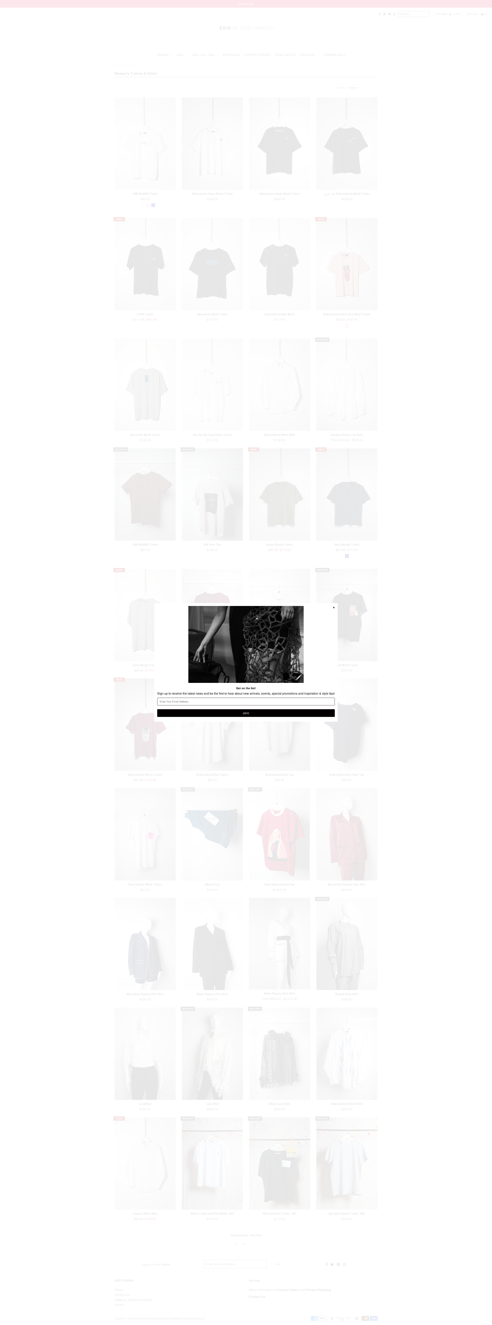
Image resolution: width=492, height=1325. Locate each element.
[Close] (334, 607)
